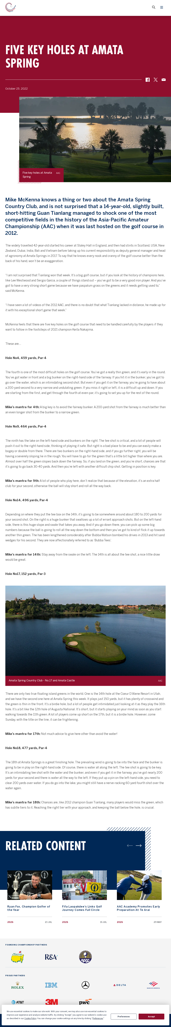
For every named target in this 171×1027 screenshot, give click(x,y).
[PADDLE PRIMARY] (139, 845)
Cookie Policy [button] (30, 1018)
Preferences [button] (98, 1018)
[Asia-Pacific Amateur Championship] (10, 8)
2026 (10, 922)
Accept (151, 1016)
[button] (148, 80)
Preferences (124, 1016)
